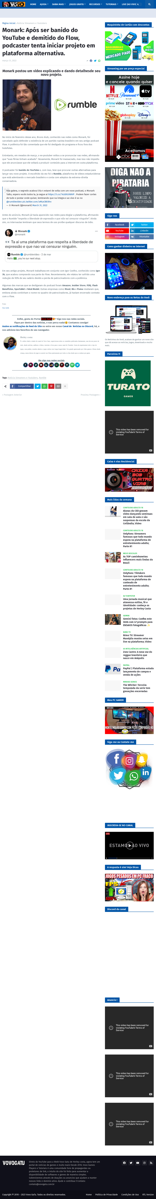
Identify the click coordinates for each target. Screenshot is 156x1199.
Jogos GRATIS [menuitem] (76, 4)
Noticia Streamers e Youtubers (32, 23)
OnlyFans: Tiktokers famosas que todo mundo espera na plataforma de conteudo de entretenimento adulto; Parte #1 (137, 581)
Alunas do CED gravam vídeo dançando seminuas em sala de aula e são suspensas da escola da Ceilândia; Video (137, 517)
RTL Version (148, 1194)
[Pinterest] (51, 386)
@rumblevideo (14, 201)
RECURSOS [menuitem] (94, 4)
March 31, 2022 (39, 205)
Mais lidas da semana (119, 499)
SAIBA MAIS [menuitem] (58, 4)
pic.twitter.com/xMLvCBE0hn (36, 201)
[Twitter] (95, 60)
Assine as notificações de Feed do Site (22, 326)
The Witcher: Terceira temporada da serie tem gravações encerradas (136, 688)
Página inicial (8, 23)
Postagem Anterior (13, 395)
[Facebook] (91, 60)
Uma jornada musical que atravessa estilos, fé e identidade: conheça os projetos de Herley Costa (137, 604)
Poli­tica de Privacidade (106, 1194)
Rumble (42, 378)
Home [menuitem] (33, 4)
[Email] (58, 386)
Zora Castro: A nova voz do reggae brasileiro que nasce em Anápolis (137, 655)
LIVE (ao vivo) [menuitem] (129, 4)
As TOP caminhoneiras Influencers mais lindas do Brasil (138, 559)
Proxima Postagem (90, 395)
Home (89, 1194)
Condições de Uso (130, 1194)
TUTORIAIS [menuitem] (111, 4)
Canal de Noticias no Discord (78, 326)
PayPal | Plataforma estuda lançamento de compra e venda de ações (138, 671)
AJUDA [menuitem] (43, 4)
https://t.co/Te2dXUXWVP (61, 194)
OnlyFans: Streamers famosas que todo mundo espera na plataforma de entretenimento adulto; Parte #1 (137, 540)
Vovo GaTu (5, 308)
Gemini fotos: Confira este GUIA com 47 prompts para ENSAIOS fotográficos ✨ (137, 622)
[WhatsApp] (99, 60)
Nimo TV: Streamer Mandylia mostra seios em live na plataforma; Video (137, 638)
